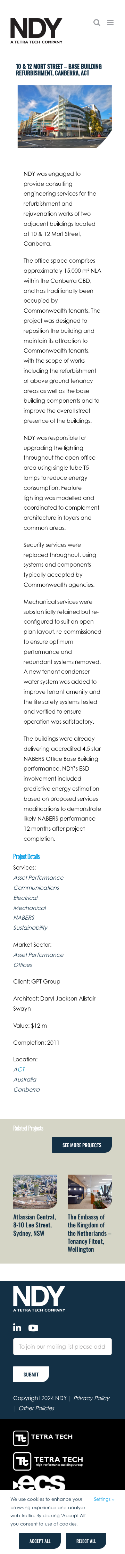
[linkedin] (17, 1327)
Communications (36, 887)
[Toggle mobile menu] (111, 22)
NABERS (23, 917)
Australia (24, 1079)
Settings (103, 1499)
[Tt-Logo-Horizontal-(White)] (44, 1431)
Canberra (26, 1089)
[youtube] (33, 1327)
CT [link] (20, 1069)
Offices (22, 964)
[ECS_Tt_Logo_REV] (39, 1478)
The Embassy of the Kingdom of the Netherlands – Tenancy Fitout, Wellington (89, 1233)
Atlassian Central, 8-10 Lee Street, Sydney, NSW (34, 1225)
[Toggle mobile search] (96, 22)
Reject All (86, 1540)
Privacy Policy (91, 1398)
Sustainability (30, 927)
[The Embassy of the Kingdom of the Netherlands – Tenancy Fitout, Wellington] (90, 1178)
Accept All (40, 1540)
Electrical (25, 897)
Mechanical (29, 907)
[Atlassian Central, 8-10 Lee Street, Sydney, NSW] (35, 1178)
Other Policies (36, 1408)
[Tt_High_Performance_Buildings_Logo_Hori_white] (48, 1455)
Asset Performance (38, 877)
